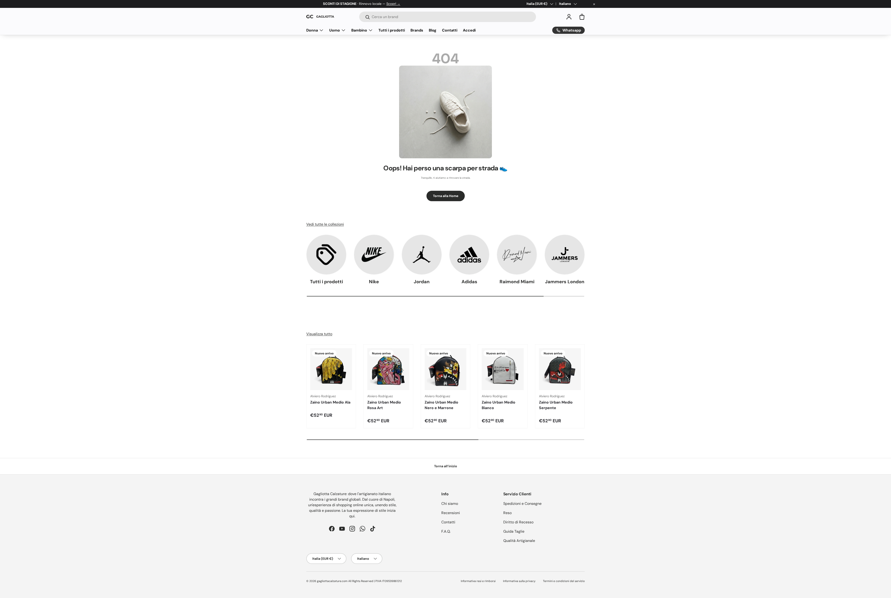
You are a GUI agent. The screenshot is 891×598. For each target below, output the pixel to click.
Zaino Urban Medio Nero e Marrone (441, 405)
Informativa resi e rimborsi (478, 581)
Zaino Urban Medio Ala (330, 402)
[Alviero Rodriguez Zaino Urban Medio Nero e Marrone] (445, 369)
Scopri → (393, 4)
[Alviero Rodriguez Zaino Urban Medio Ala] (331, 369)
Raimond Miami (517, 282)
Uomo (334, 30)
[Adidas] (469, 254)
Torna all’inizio (445, 466)
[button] (582, 17)
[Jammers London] (564, 254)
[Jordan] (422, 254)
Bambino (359, 30)
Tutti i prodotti (391, 30)
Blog (432, 30)
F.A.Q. (446, 531)
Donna (312, 30)
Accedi (469, 30)
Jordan (421, 282)
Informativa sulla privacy (519, 581)
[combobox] (447, 17)
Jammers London (564, 282)
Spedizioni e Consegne (522, 503)
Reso (507, 512)
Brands (416, 30)
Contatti (449, 30)
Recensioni (450, 512)
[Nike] (374, 254)
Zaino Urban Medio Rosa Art (384, 405)
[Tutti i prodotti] (326, 254)
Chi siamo (449, 503)
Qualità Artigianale (519, 540)
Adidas (469, 282)
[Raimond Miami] (517, 254)
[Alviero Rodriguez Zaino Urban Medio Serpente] (560, 369)
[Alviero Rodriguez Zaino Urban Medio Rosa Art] (388, 369)
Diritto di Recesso (518, 522)
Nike (374, 282)
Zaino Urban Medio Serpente (556, 405)
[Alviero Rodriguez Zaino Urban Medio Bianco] (502, 369)
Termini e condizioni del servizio (564, 581)
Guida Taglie (513, 531)
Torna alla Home (445, 196)
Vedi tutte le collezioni (325, 224)
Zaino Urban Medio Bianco (498, 405)
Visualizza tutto (319, 333)
